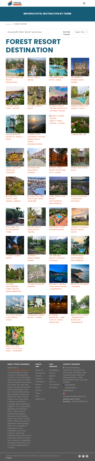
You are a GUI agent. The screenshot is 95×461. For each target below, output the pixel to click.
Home (8, 24)
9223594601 (70, 388)
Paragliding (54, 370)
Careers (38, 376)
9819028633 (68, 390)
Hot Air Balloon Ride (52, 376)
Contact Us (40, 373)
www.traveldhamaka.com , (19, 370)
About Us (39, 370)
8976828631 (70, 385)
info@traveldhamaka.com (74, 396)
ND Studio (53, 387)
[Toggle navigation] (84, 3)
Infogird (9, 458)
